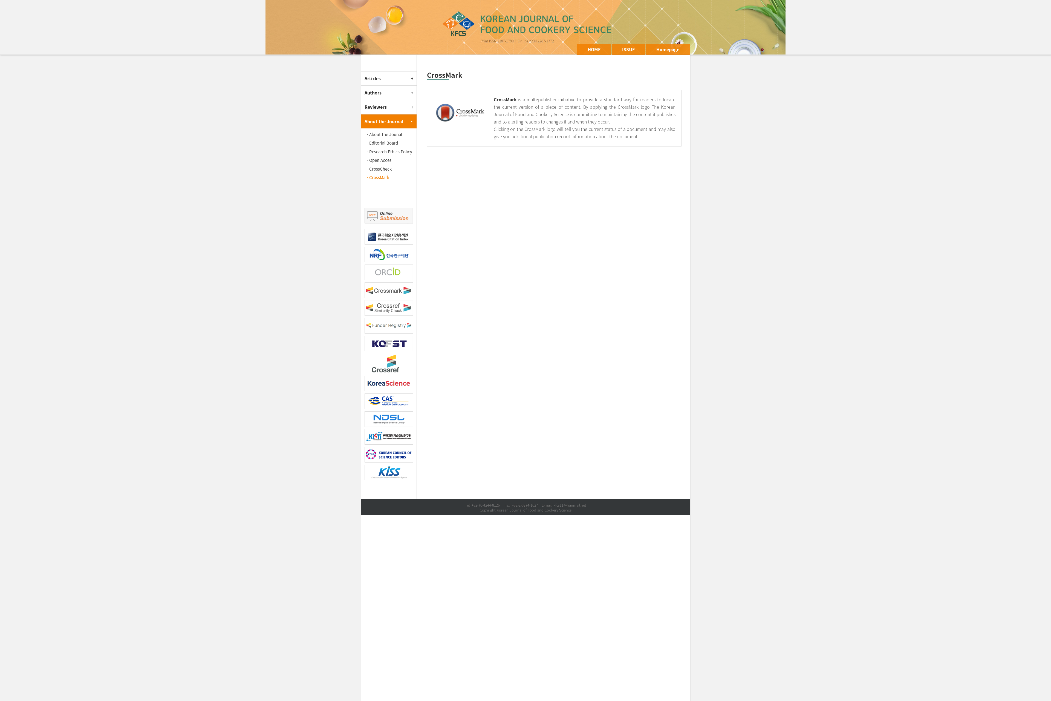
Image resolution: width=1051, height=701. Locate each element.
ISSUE (628, 49)
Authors (373, 92)
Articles (373, 78)
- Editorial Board (382, 143)
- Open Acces (379, 160)
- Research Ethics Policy (389, 152)
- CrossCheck (379, 169)
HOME (594, 49)
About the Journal (384, 121)
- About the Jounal (384, 134)
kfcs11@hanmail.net (569, 505)
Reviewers (376, 107)
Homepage (667, 49)
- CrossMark (378, 177)
